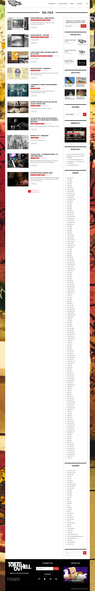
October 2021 (70, 290)
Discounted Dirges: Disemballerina (42, 173)
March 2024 (70, 234)
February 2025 (70, 212)
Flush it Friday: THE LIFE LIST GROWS (75, 154)
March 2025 (70, 210)
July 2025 (69, 203)
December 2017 (71, 378)
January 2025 (70, 214)
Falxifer (53, 20)
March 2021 (70, 303)
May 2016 (69, 415)
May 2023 (69, 253)
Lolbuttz (33, 158)
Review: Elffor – (39, 135)
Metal (32, 37)
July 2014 (69, 458)
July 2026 (69, 179)
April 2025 (69, 208)
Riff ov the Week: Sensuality (73, 580)
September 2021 (71, 291)
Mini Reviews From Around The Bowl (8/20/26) (80, 86)
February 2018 (70, 375)
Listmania (69, 493)
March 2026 (70, 187)
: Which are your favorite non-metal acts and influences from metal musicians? (44, 119)
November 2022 (71, 264)
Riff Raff (69, 524)
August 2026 (70, 178)
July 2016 (69, 411)
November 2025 (71, 195)
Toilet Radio (70, 540)
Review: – (42, 18)
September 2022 (71, 268)
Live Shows (70, 495)
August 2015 (70, 432)
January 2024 (70, 237)
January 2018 (70, 376)
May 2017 (69, 392)
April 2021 (69, 301)
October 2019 (70, 336)
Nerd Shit (69, 501)
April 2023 (69, 255)
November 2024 (71, 218)
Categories (51, 3)
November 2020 (71, 311)
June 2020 (69, 320)
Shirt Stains (70, 530)
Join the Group (63, 3)
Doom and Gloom (71, 486)
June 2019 (69, 344)
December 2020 (71, 309)
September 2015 (71, 431)
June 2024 (69, 228)
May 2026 (69, 183)
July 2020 (69, 318)
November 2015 (71, 427)
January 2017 (70, 400)
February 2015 (70, 444)
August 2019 (70, 340)
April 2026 (69, 185)
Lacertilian (43, 137)
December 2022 (71, 262)
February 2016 (70, 421)
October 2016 (70, 405)
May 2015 (69, 438)
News (73, 133)
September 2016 (71, 407)
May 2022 (69, 276)
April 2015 (69, 440)
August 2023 (70, 247)
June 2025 (69, 205)
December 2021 (71, 286)
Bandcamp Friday (71, 472)
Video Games (70, 544)
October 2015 (70, 429)
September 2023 (71, 245)
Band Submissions (71, 470)
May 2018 (69, 369)
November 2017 (71, 380)
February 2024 (70, 235)
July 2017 (69, 388)
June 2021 (69, 297)
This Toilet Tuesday (71, 538)
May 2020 (69, 322)
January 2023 (70, 261)
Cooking (69, 478)
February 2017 (70, 398)
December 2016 (71, 402)
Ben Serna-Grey (45, 70)
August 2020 (70, 317)
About (72, 3)
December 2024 (71, 216)
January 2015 (70, 446)
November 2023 (71, 241)
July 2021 (69, 295)
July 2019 (69, 342)
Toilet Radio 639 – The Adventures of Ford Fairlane (80, 99)
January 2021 (70, 307)
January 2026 (70, 191)
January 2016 (70, 423)
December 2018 (71, 355)
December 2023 (71, 239)
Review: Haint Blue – (40, 68)
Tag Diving (69, 532)
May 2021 (69, 299)
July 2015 (69, 434)
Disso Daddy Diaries (71, 484)
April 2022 (69, 278)
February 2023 (70, 259)
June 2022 (69, 274)
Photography (70, 513)
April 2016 (69, 417)
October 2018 (70, 359)
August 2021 (70, 293)
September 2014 (71, 454)
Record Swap (70, 517)
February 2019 (70, 351)
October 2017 (70, 382)
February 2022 (70, 282)
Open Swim (50, 55)
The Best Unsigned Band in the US (75, 536)
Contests (69, 476)
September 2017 (71, 384)
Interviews (69, 492)
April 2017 (69, 394)
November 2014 (71, 450)
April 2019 (69, 347)
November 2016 (71, 403)
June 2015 (69, 436)
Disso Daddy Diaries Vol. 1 (73, 165)
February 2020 (70, 328)
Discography (70, 482)
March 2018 (70, 373)
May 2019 (69, 346)
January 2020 (70, 330)
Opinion (43, 20)
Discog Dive (70, 480)
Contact (79, 3)
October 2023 (70, 243)
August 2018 (70, 363)
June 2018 (69, 367)
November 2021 (71, 288)
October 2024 (70, 220)
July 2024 (69, 226)
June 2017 (69, 390)
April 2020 (69, 324)
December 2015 (71, 425)
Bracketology (70, 474)
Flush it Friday (34, 55)
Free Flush (69, 490)
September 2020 (71, 315)
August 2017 (70, 386)
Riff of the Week (71, 522)
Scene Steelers (70, 528)
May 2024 (69, 230)
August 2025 (70, 201)
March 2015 (70, 442)
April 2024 (69, 232)
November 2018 (71, 357)
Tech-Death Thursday (72, 534)
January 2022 (70, 284)
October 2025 (70, 197)
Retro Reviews (70, 519)
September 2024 (71, 222)
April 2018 (69, 371)
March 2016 (70, 419)
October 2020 (70, 313)
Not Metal (39, 20)
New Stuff (33, 20)
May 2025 (69, 207)
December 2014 (71, 448)
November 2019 (71, 334)
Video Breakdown (71, 542)
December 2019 (71, 332)
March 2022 (70, 280)
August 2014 (70, 456)
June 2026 (69, 181)
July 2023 (69, 249)
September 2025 (71, 199)
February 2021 (70, 305)
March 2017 (70, 396)
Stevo (52, 37)
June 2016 (69, 413)
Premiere (69, 515)
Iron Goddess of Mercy (59, 55)
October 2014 (70, 452)
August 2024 (70, 224)
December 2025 (71, 193)
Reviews (48, 20)
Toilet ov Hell (77, 588)
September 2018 (71, 361)
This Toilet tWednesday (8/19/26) (75, 159)
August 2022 (70, 270)
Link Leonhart (49, 123)
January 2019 (70, 353)
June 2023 (69, 251)
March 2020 (70, 326)
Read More (34, 27)
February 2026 (70, 189)
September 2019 (71, 338)
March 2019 (70, 349)
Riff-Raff (69, 526)
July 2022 (69, 272)
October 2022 (70, 266)
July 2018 (69, 365)
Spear (43, 88)
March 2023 (70, 257)
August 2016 (70, 409)
